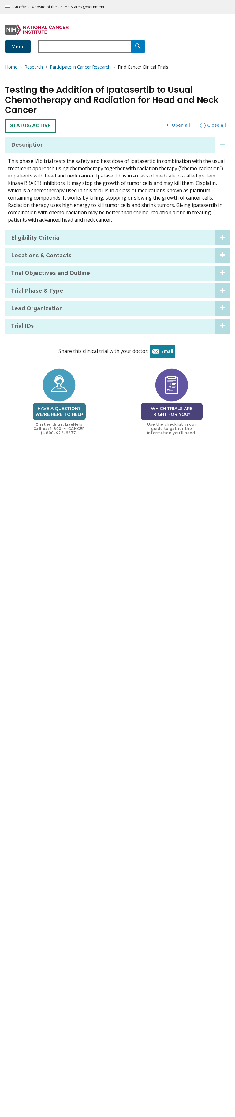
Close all (213, 125)
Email (168, 353)
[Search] (138, 46)
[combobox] (84, 46)
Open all (177, 125)
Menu (18, 46)
